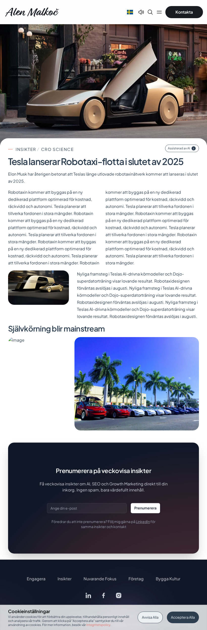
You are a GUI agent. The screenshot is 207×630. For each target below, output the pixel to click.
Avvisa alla (150, 617)
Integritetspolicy (98, 625)
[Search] (150, 12)
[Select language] (130, 12)
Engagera (36, 578)
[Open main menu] (159, 12)
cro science (57, 149)
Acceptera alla (183, 617)
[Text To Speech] (141, 12)
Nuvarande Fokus (100, 578)
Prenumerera (145, 508)
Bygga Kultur (168, 578)
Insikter (26, 149)
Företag (136, 578)
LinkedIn (143, 521)
